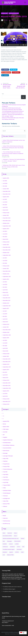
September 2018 (7, 388)
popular (11, 552)
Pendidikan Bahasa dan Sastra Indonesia (12, 586)
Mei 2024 (5, 236)
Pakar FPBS (5, 458)
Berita (4, 423)
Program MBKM (6, 485)
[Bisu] (23, 45)
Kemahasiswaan (7, 442)
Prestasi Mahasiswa (13, 13)
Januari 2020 (6, 356)
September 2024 (7, 225)
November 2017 (6, 401)
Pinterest (16, 72)
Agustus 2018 (6, 390)
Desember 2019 (6, 358)
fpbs (4, 541)
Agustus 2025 (6, 196)
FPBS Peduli (5, 429)
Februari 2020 (6, 353)
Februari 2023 (6, 265)
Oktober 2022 (6, 273)
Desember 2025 (6, 191)
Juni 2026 (5, 183)
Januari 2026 (6, 188)
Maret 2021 (5, 321)
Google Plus (7, 72)
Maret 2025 (5, 210)
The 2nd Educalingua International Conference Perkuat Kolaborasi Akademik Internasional (12, 153)
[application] (14, 39)
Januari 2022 (6, 295)
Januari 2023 (6, 268)
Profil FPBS (5, 482)
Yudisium (5, 506)
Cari (3, 93)
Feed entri (5, 518)
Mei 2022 (5, 287)
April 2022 (5, 289)
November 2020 (6, 329)
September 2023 (7, 255)
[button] (14, 39)
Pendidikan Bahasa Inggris (8, 549)
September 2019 (7, 366)
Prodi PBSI (5, 477)
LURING (16, 544)
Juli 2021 (5, 311)
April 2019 (5, 374)
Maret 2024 (5, 239)
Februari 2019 (6, 380)
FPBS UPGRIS (17, 541)
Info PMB (5, 431)
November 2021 (6, 300)
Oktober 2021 (6, 303)
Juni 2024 (5, 233)
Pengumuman (6, 463)
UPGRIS (17, 552)
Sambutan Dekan (7, 490)
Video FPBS (5, 501)
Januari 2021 (6, 327)
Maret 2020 (5, 351)
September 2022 (7, 276)
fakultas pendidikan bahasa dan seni (10, 538)
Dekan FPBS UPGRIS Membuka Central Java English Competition (13, 141)
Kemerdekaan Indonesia (8, 445)
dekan (15, 533)
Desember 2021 (6, 297)
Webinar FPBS (6, 503)
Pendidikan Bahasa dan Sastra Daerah (12, 591)
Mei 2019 (5, 372)
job (3, 434)
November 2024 (6, 220)
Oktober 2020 (6, 332)
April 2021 (5, 319)
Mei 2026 (5, 186)
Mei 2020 (5, 345)
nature (18, 546)
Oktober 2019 (6, 364)
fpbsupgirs (9, 541)
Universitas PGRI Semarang (16, 633)
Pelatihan (5, 461)
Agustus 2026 (6, 178)
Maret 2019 (5, 377)
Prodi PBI (5, 471)
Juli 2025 (5, 199)
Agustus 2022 (6, 279)
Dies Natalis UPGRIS (7, 535)
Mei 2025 (5, 204)
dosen (15, 535)
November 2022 (6, 271)
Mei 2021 (5, 316)
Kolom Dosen (6, 450)
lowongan (5, 453)
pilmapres (5, 552)
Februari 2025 (6, 212)
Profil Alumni (6, 479)
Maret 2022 (5, 292)
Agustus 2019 (6, 369)
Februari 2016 (6, 404)
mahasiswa (5, 546)
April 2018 (5, 396)
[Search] (24, 130)
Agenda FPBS (4, 13)
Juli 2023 (5, 257)
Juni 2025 (5, 202)
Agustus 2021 (6, 308)
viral (4, 555)
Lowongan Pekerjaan (8, 455)
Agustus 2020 (6, 337)
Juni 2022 (5, 284)
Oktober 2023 (6, 252)
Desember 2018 (6, 382)
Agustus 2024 (6, 228)
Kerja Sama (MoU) (7, 447)
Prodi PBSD (5, 474)
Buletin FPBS (6, 426)
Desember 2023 (6, 247)
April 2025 (5, 207)
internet (11, 544)
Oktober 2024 (6, 223)
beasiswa (10, 533)
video (22, 552)
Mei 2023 (5, 263)
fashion (22, 538)
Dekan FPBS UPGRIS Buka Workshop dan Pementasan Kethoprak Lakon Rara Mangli (13, 147)
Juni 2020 (5, 343)
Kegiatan (5, 437)
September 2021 (7, 305)
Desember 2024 (6, 218)
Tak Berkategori (6, 493)
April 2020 (5, 348)
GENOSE (5, 544)
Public (4, 487)
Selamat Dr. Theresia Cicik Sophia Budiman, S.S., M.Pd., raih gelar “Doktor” (13, 160)
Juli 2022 (5, 281)
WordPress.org (6, 523)
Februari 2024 (6, 241)
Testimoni (5, 495)
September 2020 (7, 335)
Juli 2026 (5, 180)
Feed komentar (6, 520)
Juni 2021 (5, 313)
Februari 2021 (6, 324)
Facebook (5, 69)
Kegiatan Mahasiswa (7, 439)
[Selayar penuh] (25, 45)
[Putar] (2, 45)
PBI (23, 546)
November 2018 (6, 385)
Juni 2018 (5, 393)
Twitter (14, 69)
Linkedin (6, 75)
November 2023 (6, 249)
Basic (4, 533)
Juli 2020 (5, 340)
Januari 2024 (6, 244)
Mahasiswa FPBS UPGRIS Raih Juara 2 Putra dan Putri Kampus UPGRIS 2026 (13, 166)
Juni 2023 (5, 260)
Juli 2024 (5, 231)
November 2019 (6, 361)
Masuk (4, 515)
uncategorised (6, 498)
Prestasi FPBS (6, 466)
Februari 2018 (6, 398)
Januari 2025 (6, 215)
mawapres (12, 546)
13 (3, 416)
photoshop (19, 549)
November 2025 (6, 194)
